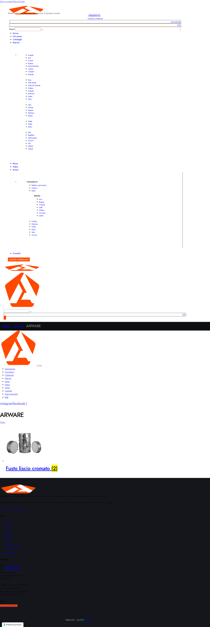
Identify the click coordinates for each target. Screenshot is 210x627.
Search (12, 29)
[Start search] (42, 29)
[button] (2, 422)
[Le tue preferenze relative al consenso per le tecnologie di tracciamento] (12, 624)
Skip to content (6, 1)
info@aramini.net (94, 15)
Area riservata (175, 21)
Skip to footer (19, 1)
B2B (178, 25)
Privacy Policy (6, 509)
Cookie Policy (19, 509)
